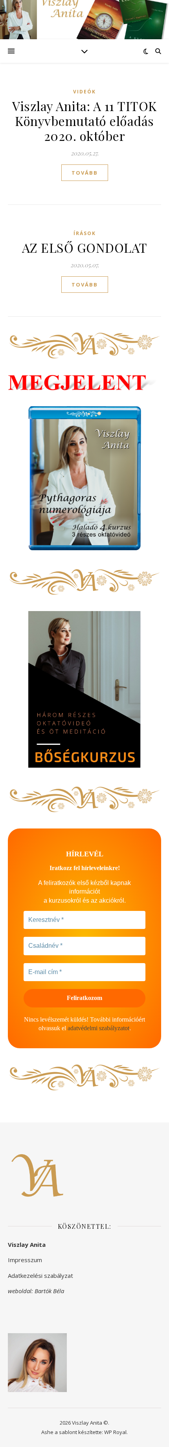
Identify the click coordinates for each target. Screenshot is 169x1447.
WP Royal (115, 1432)
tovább (85, 172)
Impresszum (25, 1260)
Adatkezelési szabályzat (40, 1275)
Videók (84, 91)
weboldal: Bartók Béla (36, 1291)
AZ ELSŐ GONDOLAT (84, 247)
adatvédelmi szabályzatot (98, 1028)
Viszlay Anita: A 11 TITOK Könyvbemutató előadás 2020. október (84, 120)
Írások (84, 233)
